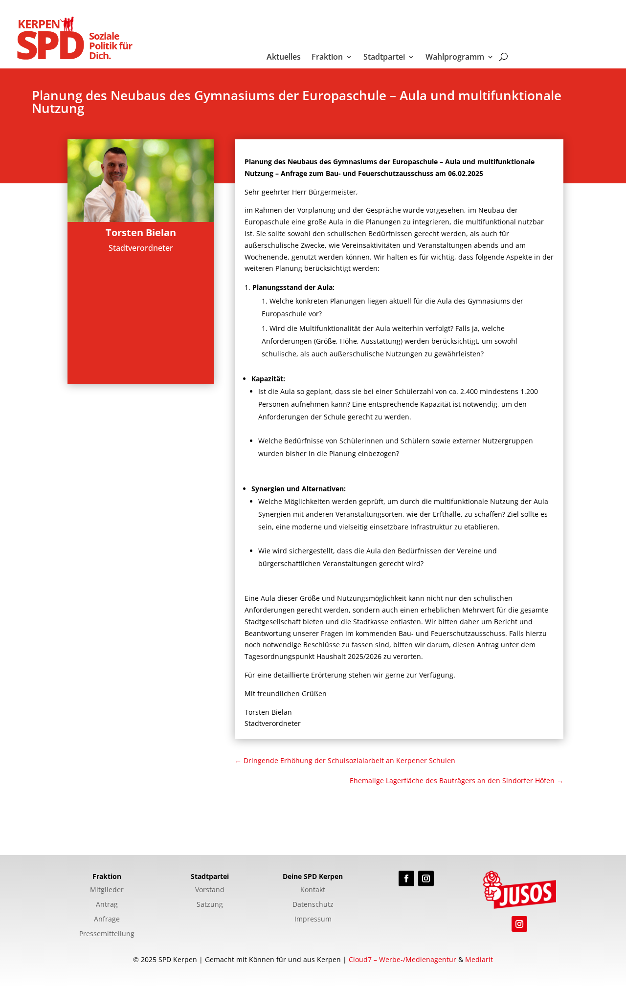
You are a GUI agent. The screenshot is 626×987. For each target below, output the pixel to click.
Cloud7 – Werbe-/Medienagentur (402, 959)
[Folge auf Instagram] (426, 878)
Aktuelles (284, 57)
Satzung (210, 905)
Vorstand (209, 890)
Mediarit (479, 959)
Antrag (107, 905)
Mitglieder (107, 890)
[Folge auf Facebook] (406, 878)
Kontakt (312, 890)
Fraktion (327, 57)
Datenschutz (313, 905)
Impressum (313, 919)
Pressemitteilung (106, 934)
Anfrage (107, 919)
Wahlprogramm (454, 57)
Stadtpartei (384, 57)
